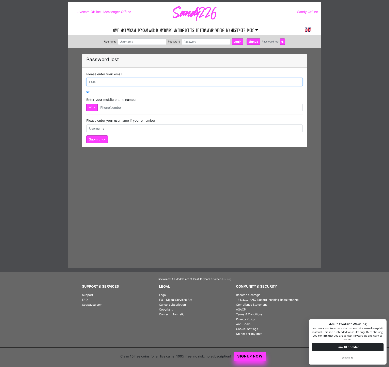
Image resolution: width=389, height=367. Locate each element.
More (250, 30)
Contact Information (172, 314)
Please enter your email (104, 74)
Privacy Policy (245, 319)
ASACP (241, 309)
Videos (219, 30)
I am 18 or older (348, 347)
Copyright (166, 309)
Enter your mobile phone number (111, 100)
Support (87, 295)
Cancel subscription (172, 304)
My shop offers (183, 30)
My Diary (165, 30)
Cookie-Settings (247, 329)
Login (238, 41)
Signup (253, 41)
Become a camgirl (248, 295)
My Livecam (128, 30)
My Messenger (235, 30)
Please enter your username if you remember (120, 120)
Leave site (347, 357)
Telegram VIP (205, 30)
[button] (308, 30)
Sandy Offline (307, 12)
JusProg (226, 279)
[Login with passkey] (282, 41)
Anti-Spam (243, 324)
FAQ (85, 299)
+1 (91, 107)
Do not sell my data (249, 333)
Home (115, 30)
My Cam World (148, 30)
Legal (162, 295)
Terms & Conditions (249, 314)
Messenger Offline (117, 12)
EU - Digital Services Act (175, 299)
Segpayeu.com (92, 304)
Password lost (270, 41)
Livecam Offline (89, 12)
